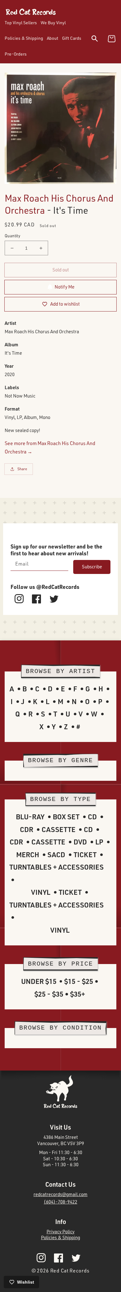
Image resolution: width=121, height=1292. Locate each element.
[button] (98, 39)
